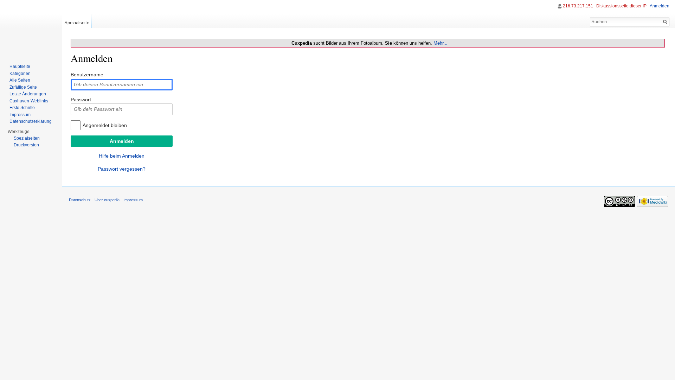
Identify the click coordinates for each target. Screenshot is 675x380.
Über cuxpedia (107, 200)
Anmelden (659, 6)
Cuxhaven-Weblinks (28, 101)
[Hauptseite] (31, 28)
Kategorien (20, 73)
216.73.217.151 (578, 6)
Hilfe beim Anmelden (121, 156)
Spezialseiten (27, 138)
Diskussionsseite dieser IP (621, 6)
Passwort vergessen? (122, 169)
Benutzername (87, 74)
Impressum (20, 114)
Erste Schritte (22, 107)
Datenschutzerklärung (30, 121)
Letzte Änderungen (27, 93)
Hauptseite (19, 66)
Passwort (81, 99)
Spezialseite (76, 22)
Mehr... (440, 43)
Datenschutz (80, 200)
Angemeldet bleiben (105, 125)
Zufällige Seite (23, 87)
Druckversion (26, 144)
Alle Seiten (19, 80)
